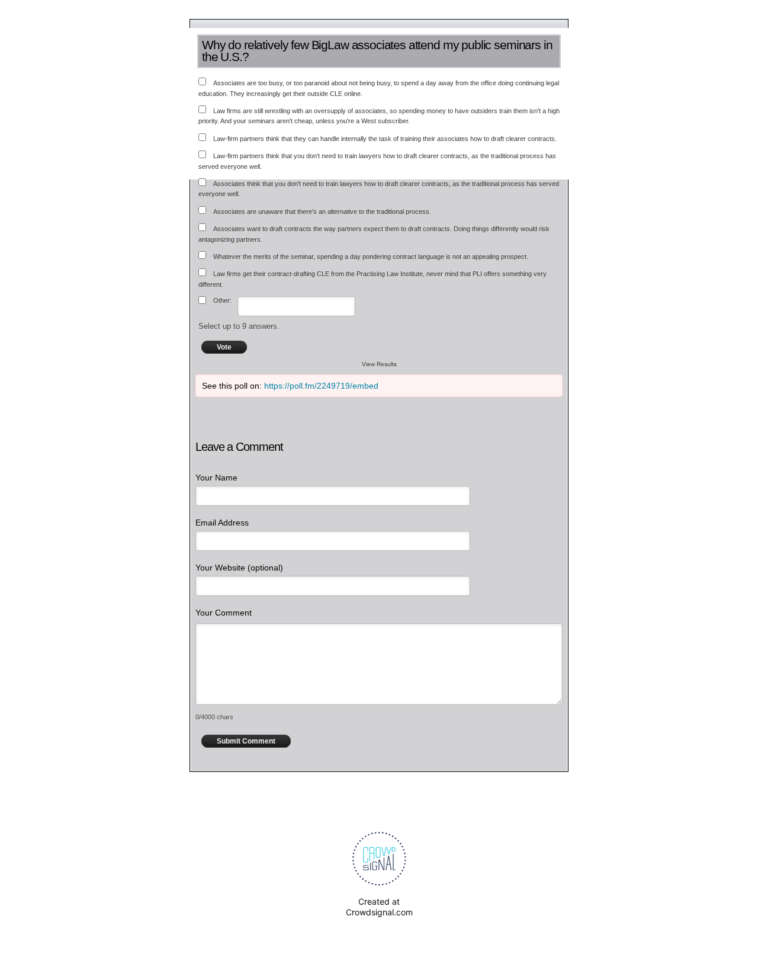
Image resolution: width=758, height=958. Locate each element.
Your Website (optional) (239, 567)
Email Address (222, 522)
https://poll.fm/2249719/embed (321, 385)
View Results (379, 364)
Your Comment (223, 612)
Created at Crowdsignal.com (379, 906)
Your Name (216, 477)
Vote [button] (224, 347)
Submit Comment (246, 741)
